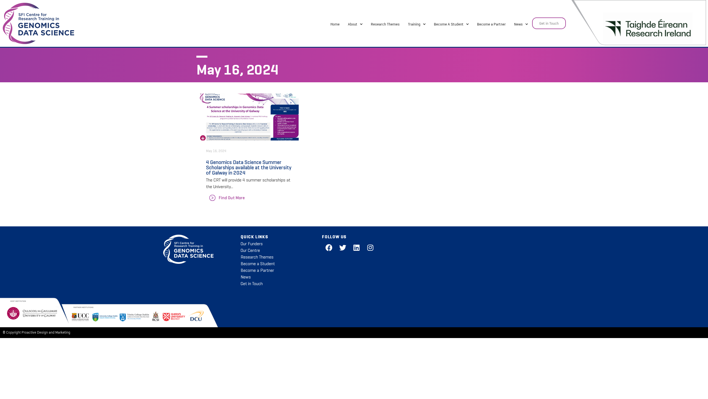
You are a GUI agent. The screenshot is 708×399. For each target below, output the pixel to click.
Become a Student (258, 263)
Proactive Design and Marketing (46, 332)
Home (335, 24)
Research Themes (385, 24)
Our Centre (250, 250)
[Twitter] (343, 247)
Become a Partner (491, 24)
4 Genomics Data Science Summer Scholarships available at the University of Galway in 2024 (248, 167)
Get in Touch (252, 283)
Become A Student (449, 24)
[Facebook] (329, 247)
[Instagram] (370, 247)
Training (414, 24)
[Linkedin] (356, 247)
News (518, 24)
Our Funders (252, 243)
